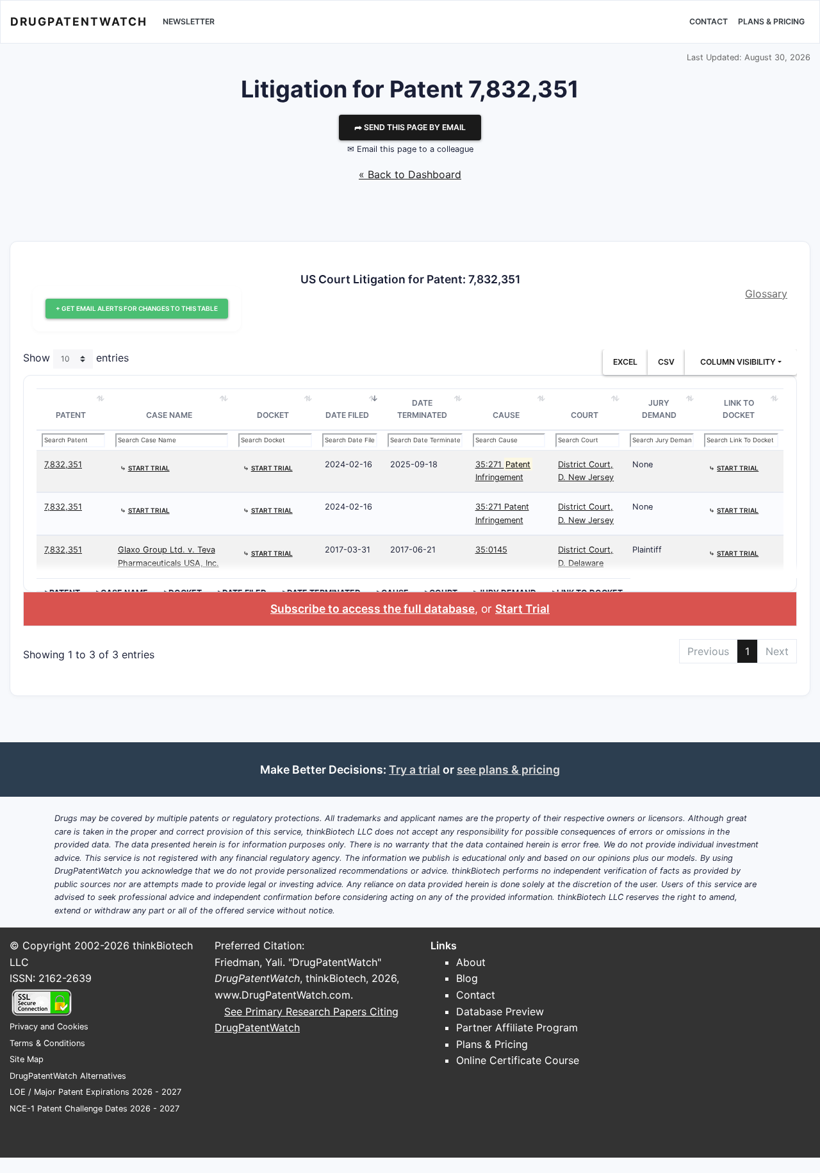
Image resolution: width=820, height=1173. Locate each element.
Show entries (76, 357)
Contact (708, 21)
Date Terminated (422, 409)
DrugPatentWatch (78, 21)
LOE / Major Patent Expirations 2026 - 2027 (95, 1092)
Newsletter (189, 21)
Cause (506, 415)
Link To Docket (739, 409)
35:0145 (491, 549)
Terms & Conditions (47, 1043)
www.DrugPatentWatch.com (282, 994)
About (471, 962)
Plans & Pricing (771, 21)
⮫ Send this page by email (410, 127)
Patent (71, 415)
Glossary (766, 293)
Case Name (169, 415)
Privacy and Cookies (49, 1026)
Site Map (27, 1059)
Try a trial (414, 769)
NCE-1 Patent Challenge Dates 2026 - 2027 (94, 1108)
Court (584, 415)
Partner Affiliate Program (517, 1027)
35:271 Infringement (503, 471)
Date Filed (347, 415)
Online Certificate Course (517, 1060)
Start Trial (522, 608)
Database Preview (500, 1011)
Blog (467, 978)
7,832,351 (63, 464)
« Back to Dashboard (410, 174)
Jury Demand (659, 409)
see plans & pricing (508, 769)
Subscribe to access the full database (372, 608)
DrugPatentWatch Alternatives (68, 1076)
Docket (273, 415)
